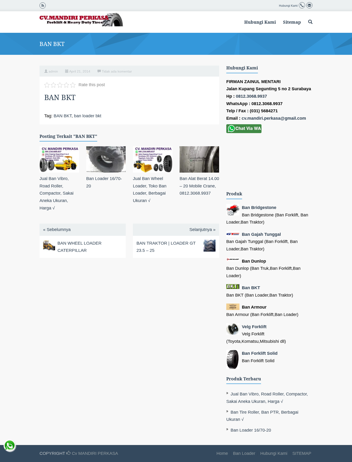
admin (53, 71)
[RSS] (43, 5)
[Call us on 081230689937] (302, 5)
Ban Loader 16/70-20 (251, 430)
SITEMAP (301, 453)
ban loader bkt (87, 115)
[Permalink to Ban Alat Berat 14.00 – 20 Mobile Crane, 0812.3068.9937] (199, 159)
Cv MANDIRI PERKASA (94, 453)
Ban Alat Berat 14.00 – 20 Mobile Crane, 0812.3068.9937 (199, 186)
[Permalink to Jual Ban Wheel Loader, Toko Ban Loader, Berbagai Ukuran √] (152, 159)
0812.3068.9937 (251, 96)
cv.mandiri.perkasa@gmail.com (274, 118)
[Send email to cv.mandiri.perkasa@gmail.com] (309, 5)
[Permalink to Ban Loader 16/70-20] (106, 159)
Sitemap (292, 22)
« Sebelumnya (57, 229)
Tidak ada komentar (117, 71)
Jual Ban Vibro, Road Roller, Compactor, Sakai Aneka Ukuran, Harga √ (57, 193)
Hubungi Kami (260, 22)
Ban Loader (244, 453)
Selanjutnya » (202, 229)
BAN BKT (63, 115)
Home (222, 453)
